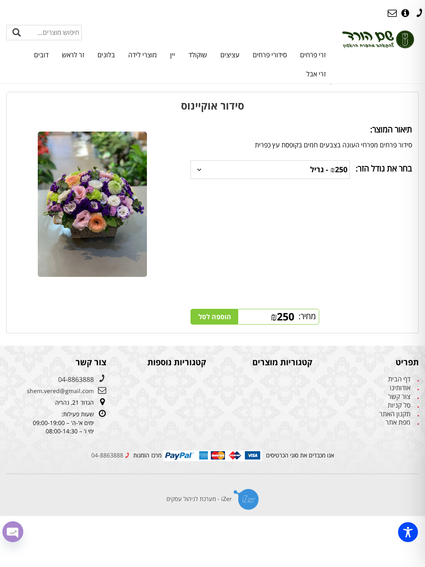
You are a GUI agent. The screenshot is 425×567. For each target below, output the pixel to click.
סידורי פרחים (270, 54)
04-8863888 (76, 379)
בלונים (106, 54)
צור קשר (399, 396)
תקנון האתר (394, 414)
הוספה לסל (214, 316)
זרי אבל (316, 73)
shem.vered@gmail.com (60, 391)
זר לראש (73, 54)
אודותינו (400, 388)
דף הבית (399, 379)
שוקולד (197, 54)
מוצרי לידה (142, 54)
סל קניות (399, 405)
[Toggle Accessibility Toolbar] (408, 532)
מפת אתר (398, 422)
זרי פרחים (313, 54)
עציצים (229, 54)
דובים (41, 54)
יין (172, 54)
